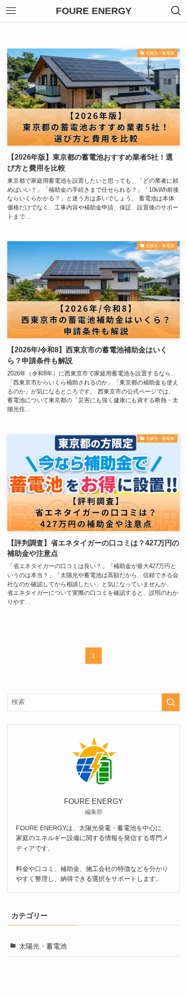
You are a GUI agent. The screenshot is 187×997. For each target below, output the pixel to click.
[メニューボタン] (11, 11)
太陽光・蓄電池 (43, 946)
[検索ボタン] (176, 11)
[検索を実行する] (171, 702)
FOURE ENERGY (94, 11)
